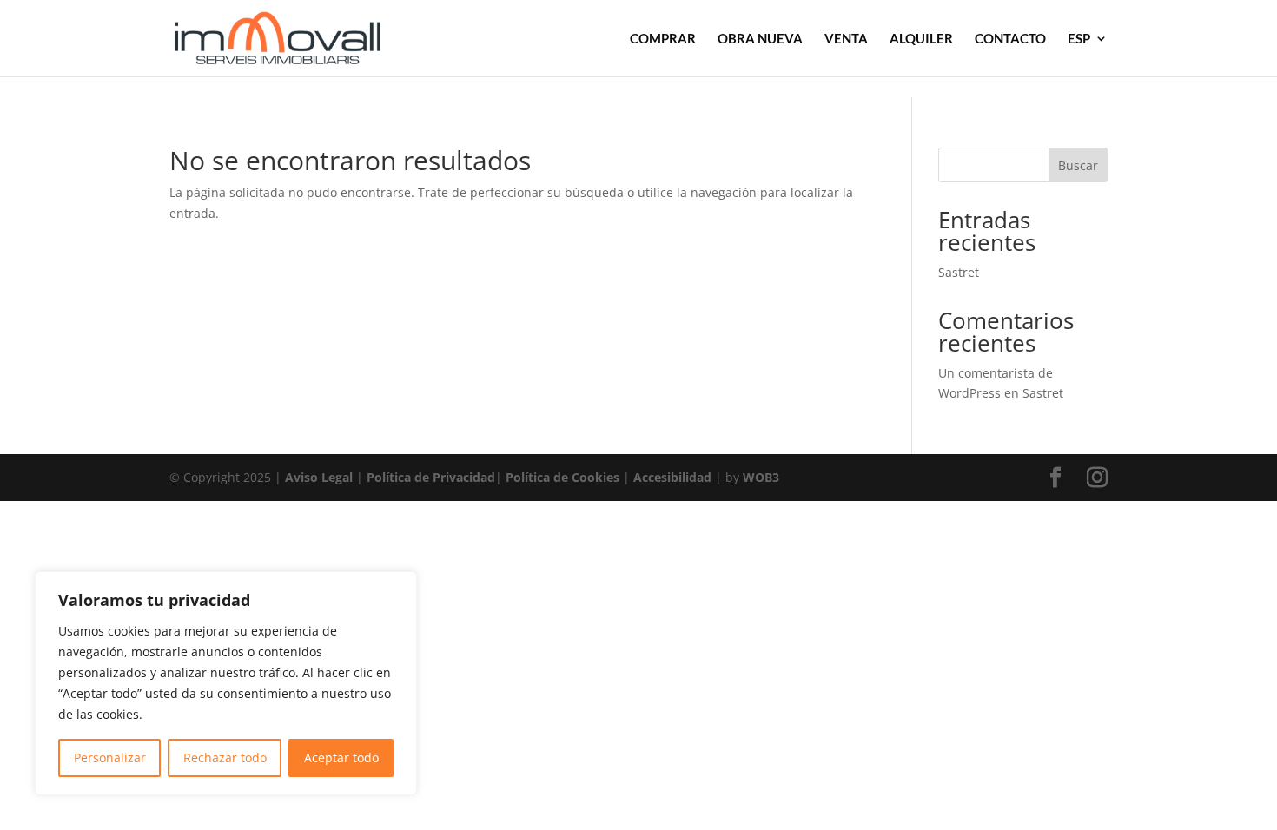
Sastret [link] (958, 272)
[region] (226, 683)
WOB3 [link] (761, 477)
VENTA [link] (846, 39)
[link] (277, 37)
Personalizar (110, 757)
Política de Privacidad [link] (431, 477)
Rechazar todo (225, 757)
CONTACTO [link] (1010, 39)
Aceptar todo (341, 757)
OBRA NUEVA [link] (760, 39)
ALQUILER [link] (921, 39)
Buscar (1078, 165)
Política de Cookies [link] (562, 477)
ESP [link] (1079, 39)
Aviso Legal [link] (319, 477)
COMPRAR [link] (663, 39)
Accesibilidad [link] (672, 477)
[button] (1055, 478)
